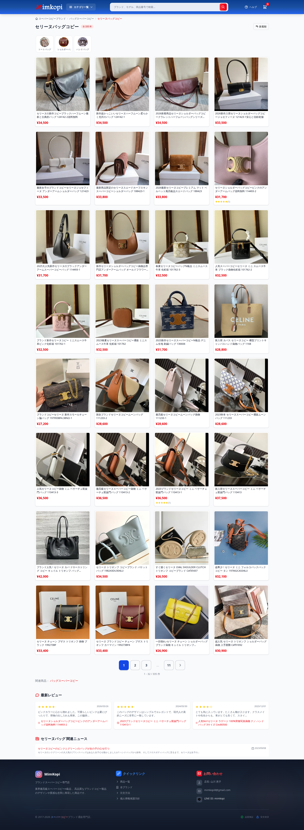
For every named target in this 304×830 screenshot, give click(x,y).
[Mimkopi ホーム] (49, 7)
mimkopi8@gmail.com (217, 790)
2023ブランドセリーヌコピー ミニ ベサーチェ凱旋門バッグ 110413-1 (153, 722)
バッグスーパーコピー (81, 18)
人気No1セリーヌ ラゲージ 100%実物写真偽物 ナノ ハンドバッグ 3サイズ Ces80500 (231, 722)
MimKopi (52, 774)
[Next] (180, 665)
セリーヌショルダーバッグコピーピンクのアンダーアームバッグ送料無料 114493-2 (74, 722)
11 (169, 665)
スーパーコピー (59, 817)
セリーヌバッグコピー (109, 18)
